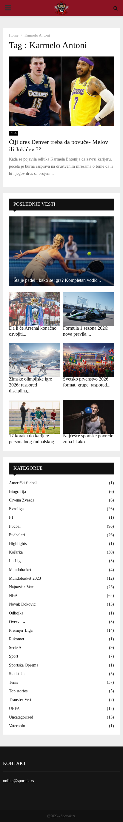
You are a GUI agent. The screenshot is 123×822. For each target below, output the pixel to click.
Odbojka (16, 613)
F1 (11, 517)
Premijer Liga (21, 630)
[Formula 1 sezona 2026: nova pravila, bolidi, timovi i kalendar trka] (88, 309)
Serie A (15, 647)
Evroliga (16, 509)
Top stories (18, 691)
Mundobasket (20, 570)
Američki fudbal (23, 483)
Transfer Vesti (21, 699)
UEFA (14, 708)
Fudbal (15, 526)
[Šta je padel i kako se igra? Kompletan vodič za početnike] (61, 251)
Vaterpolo (17, 726)
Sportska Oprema (23, 665)
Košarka (16, 552)
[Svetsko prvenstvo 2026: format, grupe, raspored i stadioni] (88, 360)
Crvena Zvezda (21, 500)
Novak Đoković (22, 604)
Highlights (18, 543)
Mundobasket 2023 (25, 578)
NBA (13, 133)
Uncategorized (21, 717)
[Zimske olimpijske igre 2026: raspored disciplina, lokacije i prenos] (34, 360)
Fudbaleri (17, 535)
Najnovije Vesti (22, 587)
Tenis (13, 682)
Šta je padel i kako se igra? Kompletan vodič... (57, 280)
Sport (13, 656)
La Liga (15, 561)
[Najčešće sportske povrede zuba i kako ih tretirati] (88, 417)
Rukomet (16, 639)
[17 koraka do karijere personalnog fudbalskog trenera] (34, 417)
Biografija (17, 491)
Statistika (16, 674)
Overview (17, 622)
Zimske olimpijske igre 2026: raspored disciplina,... (30, 384)
